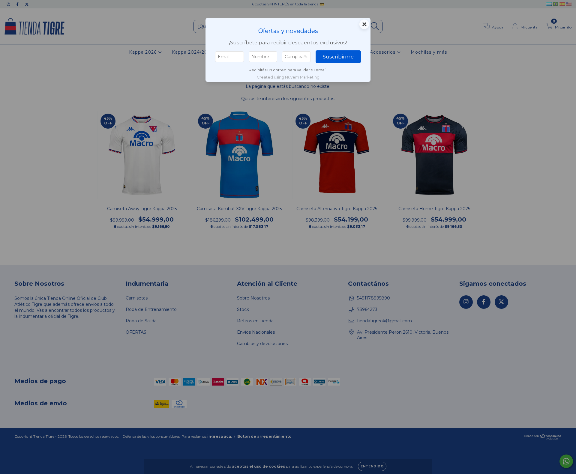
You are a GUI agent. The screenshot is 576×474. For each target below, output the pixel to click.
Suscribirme (338, 57)
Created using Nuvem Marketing (288, 77)
